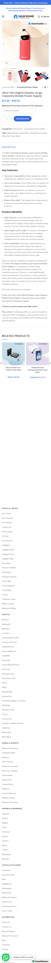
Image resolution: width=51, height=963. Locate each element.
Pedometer (6, 572)
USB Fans (6, 789)
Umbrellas (6, 728)
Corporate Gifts (8, 87)
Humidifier (6, 656)
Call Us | (18, 3)
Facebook (6, 945)
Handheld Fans (8, 647)
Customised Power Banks (27, 87)
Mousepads (7, 888)
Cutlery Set (6, 527)
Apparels (5, 814)
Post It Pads (7, 911)
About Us (6, 922)
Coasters (6, 633)
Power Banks (7, 775)
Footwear (6, 832)
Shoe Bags (6, 563)
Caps (4, 827)
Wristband (6, 854)
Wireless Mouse (8, 798)
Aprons (5, 818)
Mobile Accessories (10, 766)
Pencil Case (7, 902)
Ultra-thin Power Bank (11, 136)
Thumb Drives (7, 784)
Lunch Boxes (7, 540)
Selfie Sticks (7, 780)
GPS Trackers (7, 762)
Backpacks (6, 624)
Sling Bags (6, 705)
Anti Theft (6, 513)
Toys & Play (7, 719)
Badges (5, 823)
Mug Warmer (7, 692)
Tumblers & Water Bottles (12, 723)
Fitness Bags (7, 531)
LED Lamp (6, 669)
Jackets (5, 836)
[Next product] (47, 87)
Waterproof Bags (9, 608)
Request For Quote (10, 936)
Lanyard (5, 841)
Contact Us (6, 927)
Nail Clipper (6, 737)
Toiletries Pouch (8, 599)
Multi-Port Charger (10, 771)
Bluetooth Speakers (10, 748)
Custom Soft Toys (9, 642)
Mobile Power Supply (38, 133)
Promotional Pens (9, 906)
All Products (18, 129)
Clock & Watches (9, 793)
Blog (4, 940)
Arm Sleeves (7, 522)
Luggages (6, 545)
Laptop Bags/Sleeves (10, 664)
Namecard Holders (9, 897)
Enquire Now (22, 119)
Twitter (5, 949)
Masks (4, 845)
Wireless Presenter (10, 802)
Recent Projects (8, 931)
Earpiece (5, 757)
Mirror (4, 683)
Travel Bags (7, 590)
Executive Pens (8, 875)
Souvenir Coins (8, 710)
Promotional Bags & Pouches (14, 701)
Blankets (5, 859)
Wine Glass (6, 732)
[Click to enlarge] (6, 63)
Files (4, 879)
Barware (5, 619)
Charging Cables (8, 753)
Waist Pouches (8, 604)
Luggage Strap (8, 554)
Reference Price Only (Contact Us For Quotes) (22, 105)
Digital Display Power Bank (18, 133)
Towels (5, 595)
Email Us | (26, 3)
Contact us (34, 377)
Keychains (6, 660)
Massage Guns (8, 674)
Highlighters (7, 884)
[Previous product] (42, 87)
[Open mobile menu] (3, 16)
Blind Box (6, 629)
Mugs (4, 687)
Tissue (5, 714)
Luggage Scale (8, 549)
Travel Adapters (8, 586)
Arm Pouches (7, 518)
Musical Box (7, 696)
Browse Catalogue (38, 3)
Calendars (6, 870)
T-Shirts (5, 850)
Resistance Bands (9, 577)
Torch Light (6, 581)
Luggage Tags (7, 558)
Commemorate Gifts (10, 638)
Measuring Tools (9, 678)
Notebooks (6, 893)
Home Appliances (9, 651)
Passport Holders (9, 567)
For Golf (5, 536)
